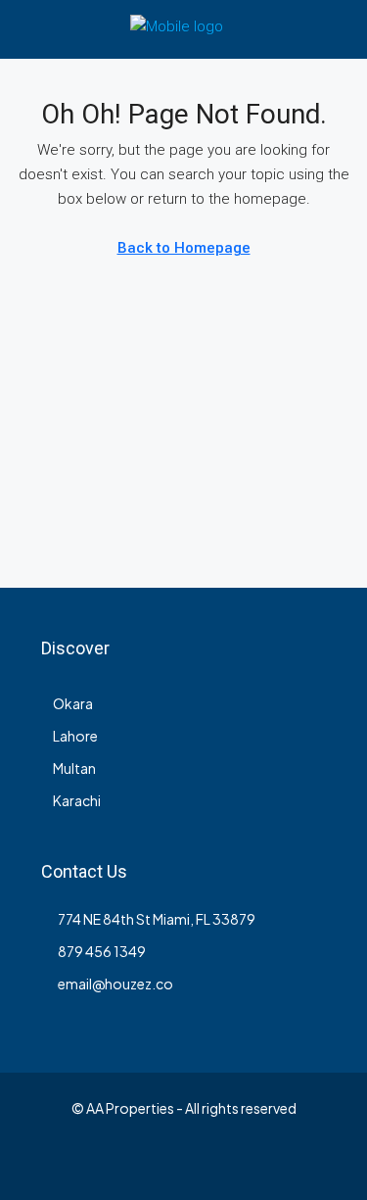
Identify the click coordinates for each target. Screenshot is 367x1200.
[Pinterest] (252, 1164)
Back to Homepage (184, 248)
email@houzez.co (115, 983)
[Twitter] (80, 1164)
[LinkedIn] (149, 1164)
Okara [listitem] (73, 703)
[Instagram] (115, 1164)
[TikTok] (320, 1164)
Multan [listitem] (74, 768)
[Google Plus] (183, 1164)
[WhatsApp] (286, 1164)
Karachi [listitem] (77, 800)
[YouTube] (217, 1164)
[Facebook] (46, 1164)
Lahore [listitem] (75, 735)
